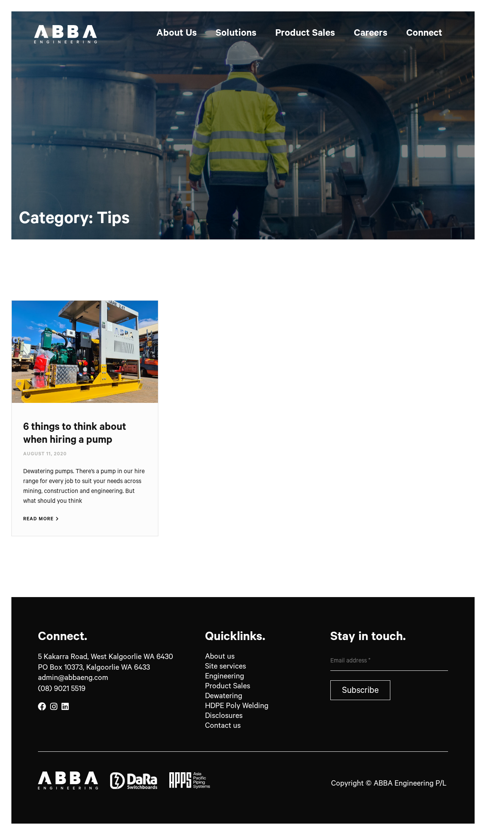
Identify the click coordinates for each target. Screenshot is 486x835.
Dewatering (223, 697)
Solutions (236, 34)
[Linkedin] (65, 707)
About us (220, 657)
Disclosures (224, 717)
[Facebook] (42, 707)
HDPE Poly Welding (236, 707)
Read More (39, 519)
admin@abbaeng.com (73, 679)
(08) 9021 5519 (61, 690)
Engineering (225, 677)
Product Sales (305, 34)
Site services (225, 667)
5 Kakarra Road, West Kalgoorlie (105, 658)
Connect (424, 34)
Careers (370, 34)
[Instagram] (53, 707)
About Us (176, 34)
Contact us (223, 727)
